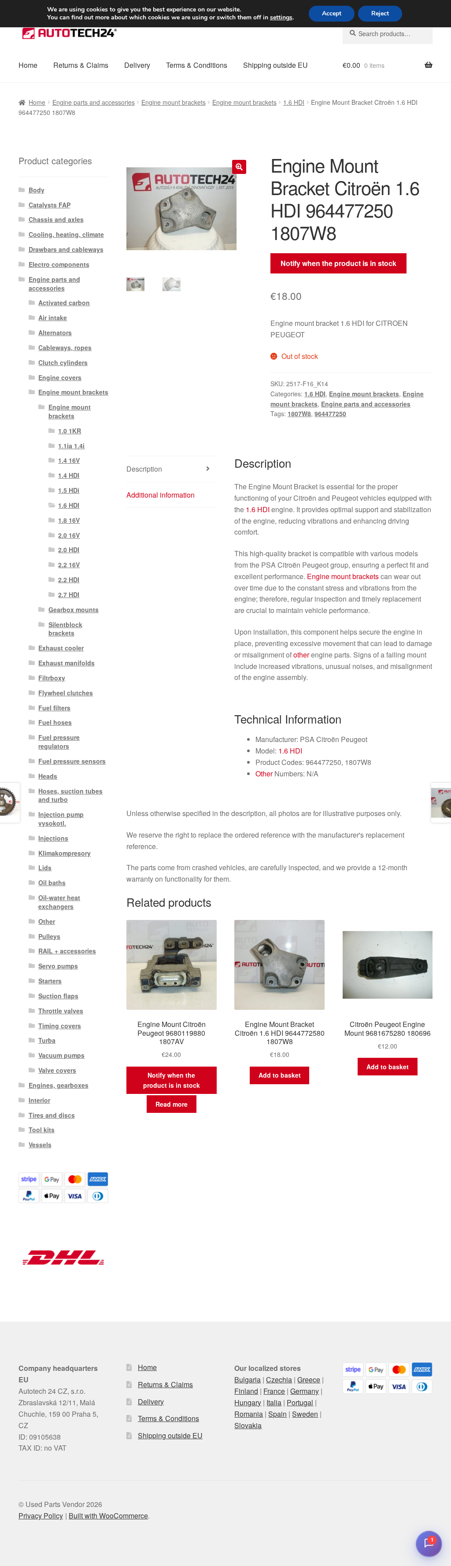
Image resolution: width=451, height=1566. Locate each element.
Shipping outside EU (275, 65)
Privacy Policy (40, 1516)
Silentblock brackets (65, 629)
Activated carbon (64, 302)
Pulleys (49, 936)
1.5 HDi (68, 490)
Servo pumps (58, 965)
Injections (53, 838)
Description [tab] (144, 469)
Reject (380, 13)
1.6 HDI (293, 102)
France (274, 1391)
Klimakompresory (64, 853)
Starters (50, 980)
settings (281, 18)
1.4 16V (69, 460)
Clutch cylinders (63, 362)
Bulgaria (247, 1379)
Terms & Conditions (196, 65)
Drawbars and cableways (66, 249)
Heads (47, 776)
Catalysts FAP (49, 204)
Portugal (300, 1402)
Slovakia (248, 1425)
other (301, 655)
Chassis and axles (56, 219)
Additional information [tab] (160, 495)
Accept (331, 13)
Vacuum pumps (61, 1055)
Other (264, 773)
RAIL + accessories (67, 950)
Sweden (305, 1414)
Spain (277, 1414)
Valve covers (57, 1070)
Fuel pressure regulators (59, 741)
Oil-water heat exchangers (59, 902)
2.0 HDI (68, 549)
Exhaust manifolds (66, 662)
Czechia (279, 1379)
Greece (308, 1379)
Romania (248, 1414)
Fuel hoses (55, 722)
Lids (45, 867)
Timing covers (59, 1025)
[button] (239, 167)
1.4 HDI (68, 475)
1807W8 (299, 413)
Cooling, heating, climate (66, 234)
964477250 (330, 413)
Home (27, 65)
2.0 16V (69, 535)
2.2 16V (69, 564)
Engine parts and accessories (93, 102)
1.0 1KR (69, 430)
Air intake (52, 317)
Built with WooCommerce (108, 1516)
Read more (171, 1104)
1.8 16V (69, 520)
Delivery (137, 65)
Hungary (247, 1402)
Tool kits (42, 1129)
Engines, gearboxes (59, 1085)
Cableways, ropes (65, 347)
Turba (46, 1040)
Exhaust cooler (61, 647)
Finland (246, 1391)
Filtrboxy (51, 677)
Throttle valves (60, 1010)
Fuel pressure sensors (72, 761)
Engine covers (59, 377)
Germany (304, 1391)
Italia (273, 1402)
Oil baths (52, 882)
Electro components (59, 264)
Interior (39, 1100)
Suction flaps (58, 995)
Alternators (55, 332)
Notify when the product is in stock (338, 263)
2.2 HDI (68, 579)
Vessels (40, 1144)
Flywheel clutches (65, 692)
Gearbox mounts (73, 609)
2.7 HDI (68, 594)
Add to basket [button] (280, 1075)
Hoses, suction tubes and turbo (70, 795)
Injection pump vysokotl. (61, 818)
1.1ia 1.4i (71, 445)
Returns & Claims (80, 65)
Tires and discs (52, 1115)
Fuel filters (54, 707)
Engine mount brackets (173, 102)
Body (36, 189)
